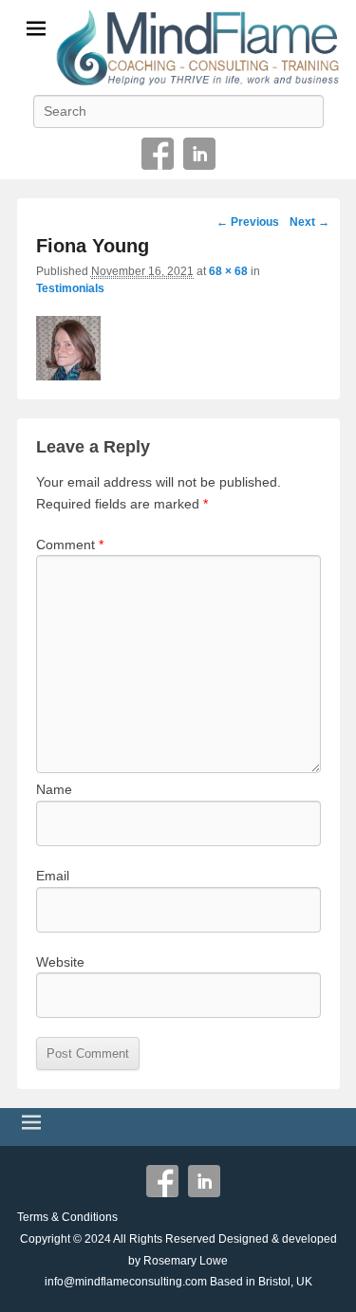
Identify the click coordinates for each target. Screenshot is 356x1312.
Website (60, 962)
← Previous (247, 222)
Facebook (157, 154)
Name (54, 789)
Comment (69, 544)
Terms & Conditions (67, 1217)
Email (52, 875)
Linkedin (199, 154)
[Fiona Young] (178, 348)
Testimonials (70, 288)
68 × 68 (228, 271)
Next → (309, 222)
